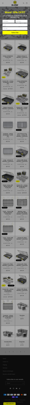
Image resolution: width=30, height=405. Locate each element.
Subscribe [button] (15, 33)
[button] (28, 8)
